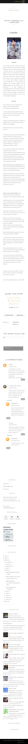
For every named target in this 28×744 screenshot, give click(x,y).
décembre (8, 562)
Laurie (11, 365)
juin (7, 570)
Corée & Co (6, 484)
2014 (6, 602)
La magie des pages (15, 386)
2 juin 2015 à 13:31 (12, 367)
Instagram (18, 519)
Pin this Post (15, 303)
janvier (8, 600)
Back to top (21, 743)
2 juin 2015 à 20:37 (13, 425)
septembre (9, 566)
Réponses (9, 401)
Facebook (6, 519)
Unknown (16, 322)
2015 (6, 560)
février (8, 598)
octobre (8, 564)
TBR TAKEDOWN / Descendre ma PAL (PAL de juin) (13, 583)
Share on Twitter (15, 300)
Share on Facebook (14, 297)
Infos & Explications (8, 487)
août (7, 568)
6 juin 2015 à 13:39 (15, 441)
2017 (6, 556)
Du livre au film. (12, 689)
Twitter (11, 519)
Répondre (23, 380)
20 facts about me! (7, 624)
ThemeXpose (13, 741)
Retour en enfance (13, 614)
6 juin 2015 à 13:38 (15, 406)
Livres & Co (16, 307)
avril (7, 594)
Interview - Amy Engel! (14, 645)
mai (7, 592)
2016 (6, 558)
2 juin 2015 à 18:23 (13, 388)
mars (7, 596)
